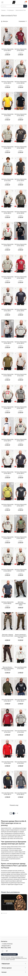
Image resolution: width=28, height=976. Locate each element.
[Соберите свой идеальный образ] (2, 28)
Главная (3, 10)
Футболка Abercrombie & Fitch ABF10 (20, 342)
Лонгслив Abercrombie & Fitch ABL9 (20, 667)
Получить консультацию (9, 954)
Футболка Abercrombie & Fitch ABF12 (20, 440)
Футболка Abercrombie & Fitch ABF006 (20, 570)
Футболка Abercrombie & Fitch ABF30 (20, 147)
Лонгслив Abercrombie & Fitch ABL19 (7, 700)
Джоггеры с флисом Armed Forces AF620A (7, 635)
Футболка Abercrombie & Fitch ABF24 (7, 212)
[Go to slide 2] (6, 76)
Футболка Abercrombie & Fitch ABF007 (7, 570)
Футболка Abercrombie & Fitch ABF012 (7, 505)
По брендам (10, 10)
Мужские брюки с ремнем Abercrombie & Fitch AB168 (7, 668)
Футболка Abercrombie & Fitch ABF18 (7, 342)
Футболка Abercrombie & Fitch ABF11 (20, 505)
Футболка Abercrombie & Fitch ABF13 (20, 472)
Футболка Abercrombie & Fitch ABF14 (7, 472)
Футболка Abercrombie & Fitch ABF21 (7, 310)
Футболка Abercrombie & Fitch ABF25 (7, 277)
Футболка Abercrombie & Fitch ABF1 (20, 375)
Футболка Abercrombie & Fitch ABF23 (7, 147)
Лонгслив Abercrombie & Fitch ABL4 (7, 762)
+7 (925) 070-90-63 (7, 944)
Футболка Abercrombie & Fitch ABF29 (20, 180)
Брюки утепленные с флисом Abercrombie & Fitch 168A (20, 636)
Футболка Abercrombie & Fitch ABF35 (7, 82)
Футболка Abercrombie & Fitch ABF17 (20, 407)
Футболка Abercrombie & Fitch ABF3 (7, 114)
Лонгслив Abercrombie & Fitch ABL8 (20, 731)
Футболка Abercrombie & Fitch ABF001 (7, 602)
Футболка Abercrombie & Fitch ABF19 (7, 407)
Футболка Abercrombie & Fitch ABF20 (20, 310)
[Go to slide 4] (12, 76)
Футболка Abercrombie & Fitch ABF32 (20, 114)
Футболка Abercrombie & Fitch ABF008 (7, 375)
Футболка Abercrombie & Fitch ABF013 (20, 537)
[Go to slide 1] (2, 629)
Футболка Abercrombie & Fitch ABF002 (20, 82)
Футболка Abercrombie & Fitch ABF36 (20, 49)
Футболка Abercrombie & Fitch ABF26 (20, 245)
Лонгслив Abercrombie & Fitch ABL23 (20, 793)
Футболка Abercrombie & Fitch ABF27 (7, 245)
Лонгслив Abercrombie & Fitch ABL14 (7, 793)
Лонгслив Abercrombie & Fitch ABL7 (7, 731)
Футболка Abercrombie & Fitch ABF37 (7, 49)
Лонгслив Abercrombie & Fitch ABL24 (20, 700)
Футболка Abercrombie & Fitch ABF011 (7, 537)
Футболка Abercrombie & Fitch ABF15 (7, 440)
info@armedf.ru (6, 946)
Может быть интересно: (10, 892)
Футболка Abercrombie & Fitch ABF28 (20, 212)
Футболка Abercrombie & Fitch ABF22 (20, 277)
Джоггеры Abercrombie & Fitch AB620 (20, 603)
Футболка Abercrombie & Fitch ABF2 (7, 180)
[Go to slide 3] (9, 76)
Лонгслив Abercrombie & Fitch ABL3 (20, 762)
